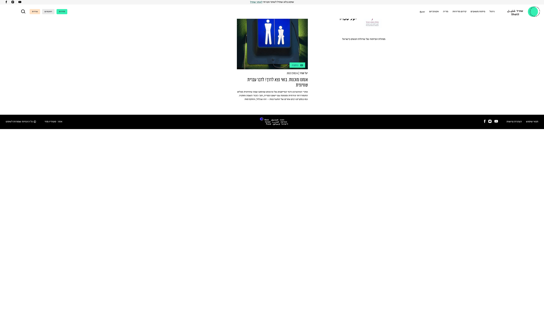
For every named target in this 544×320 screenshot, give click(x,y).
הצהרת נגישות (514, 121)
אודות (35, 12)
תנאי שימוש (532, 121)
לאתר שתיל (256, 2)
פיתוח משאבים (478, 11)
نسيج (422, 11)
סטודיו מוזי (50, 121)
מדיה (445, 11)
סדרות (62, 12)
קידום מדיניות (459, 11)
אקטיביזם (434, 11)
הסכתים (48, 12)
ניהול (492, 11)
